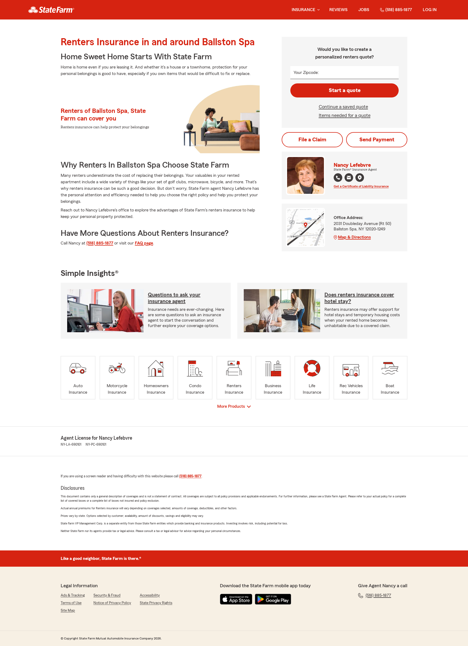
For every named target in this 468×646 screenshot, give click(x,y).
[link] (51, 9)
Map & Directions (354, 237)
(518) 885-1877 (398, 10)
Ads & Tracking (73, 595)
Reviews (338, 10)
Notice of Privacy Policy (112, 603)
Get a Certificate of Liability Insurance (361, 186)
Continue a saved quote (343, 106)
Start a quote (344, 90)
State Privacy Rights (156, 603)
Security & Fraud (107, 595)
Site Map (68, 610)
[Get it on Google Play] (273, 599)
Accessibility (150, 595)
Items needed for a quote (344, 115)
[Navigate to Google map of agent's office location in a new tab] (359, 177)
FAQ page (144, 243)
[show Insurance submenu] (317, 10)
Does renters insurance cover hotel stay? (359, 298)
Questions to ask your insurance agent (174, 298)
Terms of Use (71, 603)
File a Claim (312, 139)
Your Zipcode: (306, 72)
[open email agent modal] (348, 178)
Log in (430, 10)
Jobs (363, 10)
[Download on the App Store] (236, 599)
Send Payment (376, 139)
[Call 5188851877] (338, 177)
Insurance (303, 10)
